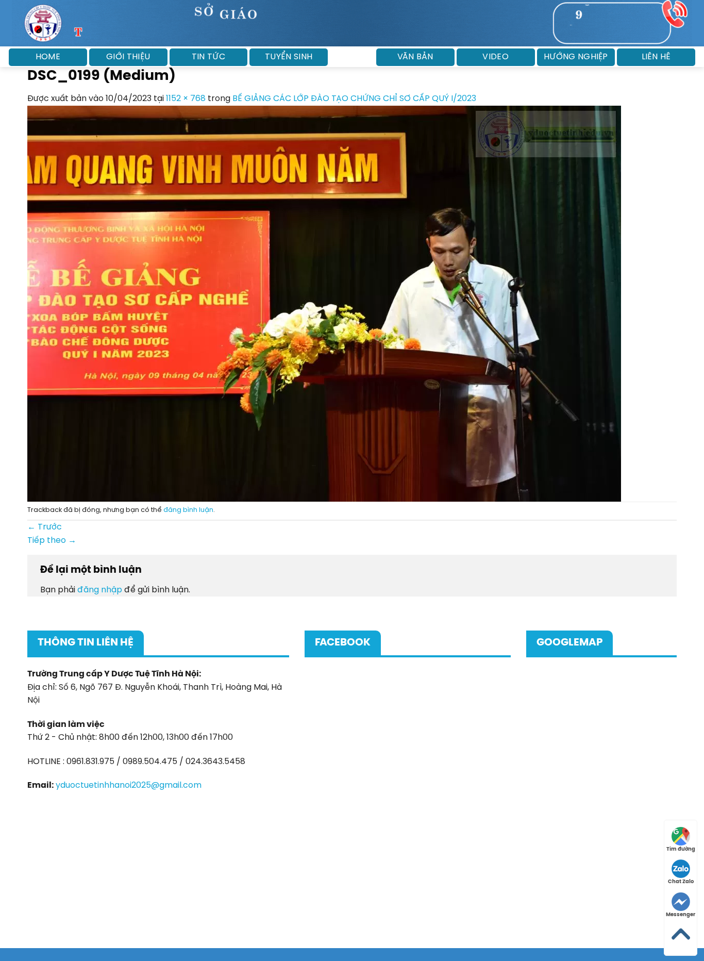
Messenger (680, 915)
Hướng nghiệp (576, 57)
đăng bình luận (188, 510)
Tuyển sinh (288, 57)
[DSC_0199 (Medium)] (324, 303)
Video (495, 57)
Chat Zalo (681, 882)
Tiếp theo (51, 540)
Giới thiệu (128, 57)
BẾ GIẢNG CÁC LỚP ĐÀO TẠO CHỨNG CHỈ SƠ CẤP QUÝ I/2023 (354, 98)
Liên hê (656, 57)
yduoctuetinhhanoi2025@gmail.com (129, 785)
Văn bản (415, 57)
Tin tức (208, 57)
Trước (44, 527)
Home (48, 57)
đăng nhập (99, 590)
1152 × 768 (186, 98)
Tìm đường (680, 849)
